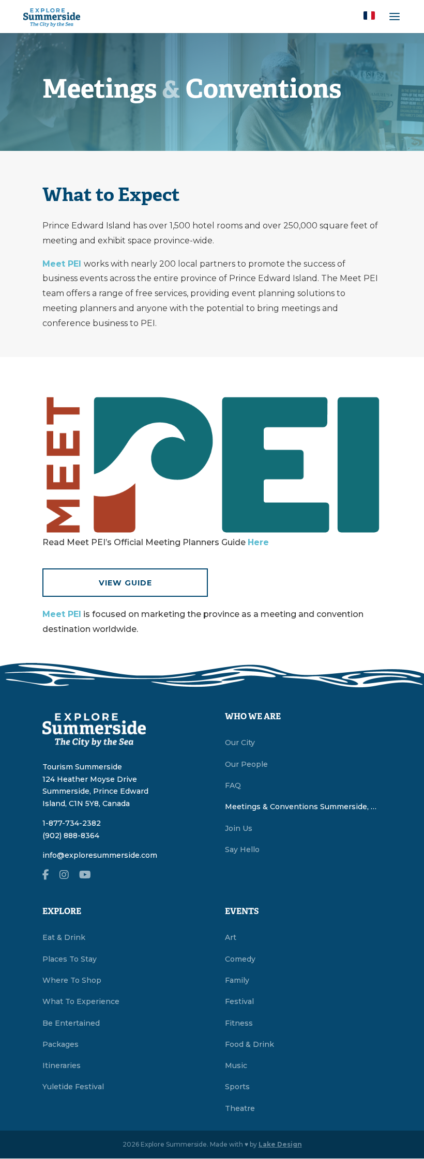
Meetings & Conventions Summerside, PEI (303, 806)
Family (237, 980)
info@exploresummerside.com (99, 855)
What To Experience (80, 1001)
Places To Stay (69, 959)
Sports (237, 1086)
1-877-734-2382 (71, 823)
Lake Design (280, 1144)
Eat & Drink (63, 937)
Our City (240, 742)
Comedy (240, 959)
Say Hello (242, 849)
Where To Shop (71, 980)
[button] (369, 15)
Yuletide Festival (73, 1086)
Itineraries (61, 1065)
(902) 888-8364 (70, 835)
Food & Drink (249, 1044)
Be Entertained (71, 1023)
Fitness (239, 1023)
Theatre (240, 1108)
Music (236, 1065)
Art (230, 937)
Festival (239, 1001)
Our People (246, 764)
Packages (60, 1044)
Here (258, 542)
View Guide (125, 583)
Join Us (238, 828)
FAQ (233, 785)
